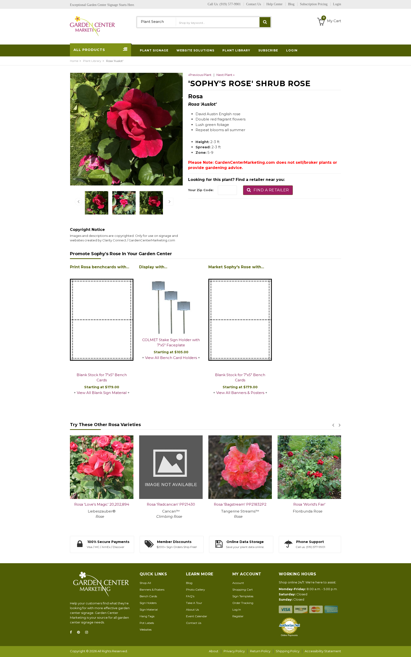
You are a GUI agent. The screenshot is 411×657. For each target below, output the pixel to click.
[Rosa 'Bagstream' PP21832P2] (240, 467)
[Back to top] (406, 648)
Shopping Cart (242, 589)
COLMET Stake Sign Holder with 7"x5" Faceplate (171, 343)
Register (238, 616)
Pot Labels (147, 623)
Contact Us (193, 623)
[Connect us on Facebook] (72, 632)
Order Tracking (242, 603)
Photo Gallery (195, 589)
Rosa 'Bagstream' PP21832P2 (240, 504)
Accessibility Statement (323, 651)
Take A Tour (194, 603)
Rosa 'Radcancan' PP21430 (171, 504)
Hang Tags (147, 616)
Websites (146, 629)
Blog (189, 583)
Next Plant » (225, 75)
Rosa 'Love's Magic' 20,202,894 (101, 504)
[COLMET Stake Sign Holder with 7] (171, 302)
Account (238, 583)
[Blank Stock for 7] (101, 320)
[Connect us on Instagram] (88, 632)
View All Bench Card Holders (171, 357)
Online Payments (289, 635)
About (213, 651)
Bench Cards (148, 596)
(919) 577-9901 (230, 4)
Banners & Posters (152, 589)
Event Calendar (196, 616)
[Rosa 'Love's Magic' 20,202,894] (101, 467)
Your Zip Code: (201, 190)
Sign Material (149, 609)
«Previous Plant (199, 75)
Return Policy (260, 651)
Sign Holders (148, 603)
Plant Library (92, 61)
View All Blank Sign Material (102, 392)
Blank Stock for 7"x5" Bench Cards (102, 378)
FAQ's (190, 596)
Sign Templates (242, 596)
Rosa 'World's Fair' (309, 504)
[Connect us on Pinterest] (80, 632)
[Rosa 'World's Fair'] (309, 467)
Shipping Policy (287, 651)
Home (74, 61)
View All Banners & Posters (240, 392)
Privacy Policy (234, 651)
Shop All (145, 583)
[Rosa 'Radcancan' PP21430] (171, 467)
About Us (192, 609)
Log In (236, 609)
